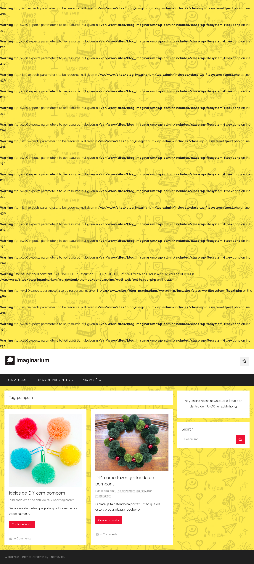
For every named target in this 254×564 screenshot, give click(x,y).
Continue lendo (22, 524)
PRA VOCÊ (89, 380)
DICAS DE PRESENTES (53, 380)
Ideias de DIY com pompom (37, 493)
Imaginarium (66, 500)
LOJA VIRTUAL (16, 380)
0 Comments (22, 538)
